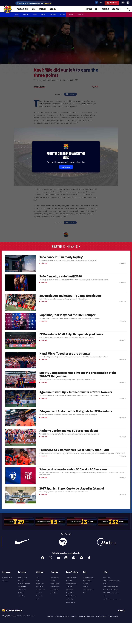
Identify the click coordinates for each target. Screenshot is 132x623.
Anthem (85, 586)
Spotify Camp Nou (88, 577)
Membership (42, 9)
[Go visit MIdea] (106, 542)
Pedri (37, 580)
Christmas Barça (70, 602)
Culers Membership (71, 577)
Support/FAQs (70, 593)
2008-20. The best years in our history (111, 582)
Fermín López (39, 583)
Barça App (69, 586)
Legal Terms (50, 616)
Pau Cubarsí (21, 580)
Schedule (25, 14)
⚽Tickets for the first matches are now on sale (34, 3)
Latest (16, 14)
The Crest (85, 583)
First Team (89, 9)
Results (43, 14)
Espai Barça (105, 9)
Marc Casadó (39, 586)
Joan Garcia (5, 580)
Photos (71, 14)
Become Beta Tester (71, 596)
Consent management (101, 616)
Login (99, 2)
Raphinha (53, 580)
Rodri (37, 599)
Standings (53, 14)
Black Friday (69, 599)
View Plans (113, 3)
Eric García (21, 593)
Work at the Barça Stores (88, 591)
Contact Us (82, 616)
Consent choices (113, 616)
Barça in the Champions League (112, 599)
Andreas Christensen (24, 583)
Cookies (67, 616)
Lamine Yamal (55, 577)
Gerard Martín (22, 586)
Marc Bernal (39, 596)
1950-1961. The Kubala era (110, 589)
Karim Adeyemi (55, 589)
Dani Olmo (39, 593)
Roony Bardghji (55, 583)
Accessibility (74, 616)
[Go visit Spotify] (62, 542)
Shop (33, 9)
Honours (80, 14)
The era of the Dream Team (110, 586)
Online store (69, 589)
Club (96, 9)
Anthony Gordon (55, 586)
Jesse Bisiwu (54, 593)
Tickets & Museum (22, 9)
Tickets (35, 14)
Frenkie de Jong (40, 589)
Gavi (37, 577)
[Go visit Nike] (22, 542)
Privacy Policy (58, 616)
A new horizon (107, 577)
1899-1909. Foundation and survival (110, 594)
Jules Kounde (22, 589)
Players (62, 14)
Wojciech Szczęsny (7, 577)
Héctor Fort (21, 596)
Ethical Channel (87, 580)
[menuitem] (128, 2)
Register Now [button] (66, 167)
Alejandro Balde (22, 577)
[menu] (128, 2)
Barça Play (53, 9)
